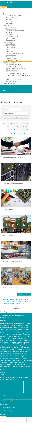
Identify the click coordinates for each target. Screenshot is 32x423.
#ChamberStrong (5, 366)
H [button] (8, 126)
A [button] (8, 123)
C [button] (14, 123)
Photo (3, 369)
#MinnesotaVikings (5, 364)
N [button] (26, 126)
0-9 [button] (4, 123)
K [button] (17, 126)
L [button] (20, 126)
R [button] (17, 129)
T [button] (24, 129)
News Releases (15, 299)
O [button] (8, 129)
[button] (24, 294)
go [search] (16, 117)
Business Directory (7, 299)
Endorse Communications (24, 422)
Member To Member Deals (11, 301)
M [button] (23, 126)
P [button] (11, 129)
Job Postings (27, 301)
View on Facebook (5, 372)
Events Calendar (22, 299)
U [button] (27, 129)
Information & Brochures (15, 303)
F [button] (24, 123)
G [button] (27, 123)
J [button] (14, 126)
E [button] (21, 123)
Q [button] (14, 129)
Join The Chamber (24, 303)
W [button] (14, 133)
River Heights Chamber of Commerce (11, 315)
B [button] (11, 123)
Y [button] (21, 133)
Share (2, 374)
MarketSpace (20, 301)
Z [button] (24, 133)
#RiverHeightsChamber (17, 362)
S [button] (21, 129)
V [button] (11, 133)
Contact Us (6, 303)
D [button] (17, 123)
